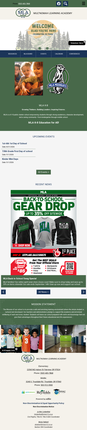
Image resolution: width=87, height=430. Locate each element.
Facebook (58, 3)
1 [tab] (39, 48)
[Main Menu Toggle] (83, 3)
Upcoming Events (43, 136)
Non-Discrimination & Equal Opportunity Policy (43, 403)
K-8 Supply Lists (8, 350)
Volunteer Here (77, 43)
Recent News (43, 184)
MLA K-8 (43, 105)
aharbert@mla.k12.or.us (43, 425)
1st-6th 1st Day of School (14, 143)
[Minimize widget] (16, 349)
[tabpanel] (43, 35)
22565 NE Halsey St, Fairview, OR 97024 (43, 369)
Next (83, 292)
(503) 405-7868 (24, 4)
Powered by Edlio (43, 399)
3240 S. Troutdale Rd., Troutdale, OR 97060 (43, 382)
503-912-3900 (47, 385)
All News (42, 292)
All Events (42, 172)
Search (65, 3)
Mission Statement (43, 304)
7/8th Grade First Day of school (17, 151)
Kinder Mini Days (10, 159)
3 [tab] (47, 48)
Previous (3, 292)
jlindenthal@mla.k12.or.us (43, 414)
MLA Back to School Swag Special (19, 278)
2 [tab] (43, 48)
